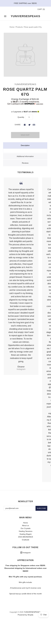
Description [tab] (25, 145)
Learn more (39, 104)
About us (25, 525)
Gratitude (25, 540)
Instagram (26, 553)
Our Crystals (25, 528)
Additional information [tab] (25, 156)
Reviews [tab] (25, 163)
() (41, 9)
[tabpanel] (25, 151)
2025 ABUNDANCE (25, 537)
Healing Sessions (25, 531)
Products (19, 27)
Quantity (21, 117)
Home (12, 27)
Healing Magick (26, 534)
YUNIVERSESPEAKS (25, 84)
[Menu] (5, 16)
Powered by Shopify (25, 615)
